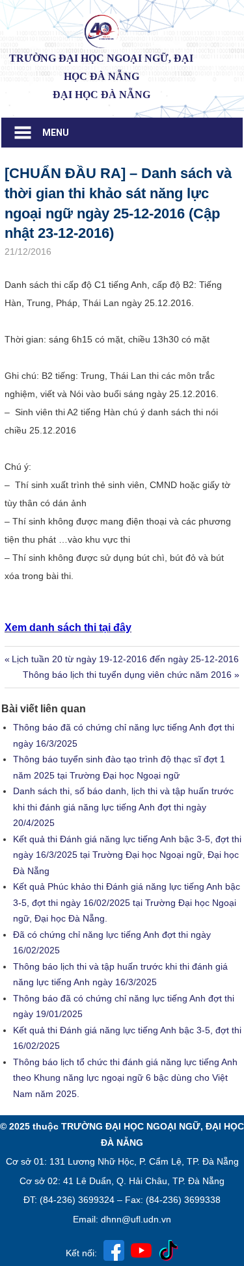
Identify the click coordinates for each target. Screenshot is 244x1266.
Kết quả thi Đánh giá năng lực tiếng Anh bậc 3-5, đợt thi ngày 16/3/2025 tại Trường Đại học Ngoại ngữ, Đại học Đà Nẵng (127, 855)
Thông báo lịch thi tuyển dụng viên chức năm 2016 (127, 674)
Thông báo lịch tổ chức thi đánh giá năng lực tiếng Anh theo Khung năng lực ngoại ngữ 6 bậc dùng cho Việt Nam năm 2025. (125, 1078)
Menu (55, 132)
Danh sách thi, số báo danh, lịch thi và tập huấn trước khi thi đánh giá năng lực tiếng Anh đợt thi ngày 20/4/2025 (123, 807)
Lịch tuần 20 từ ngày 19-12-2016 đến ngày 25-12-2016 (125, 659)
